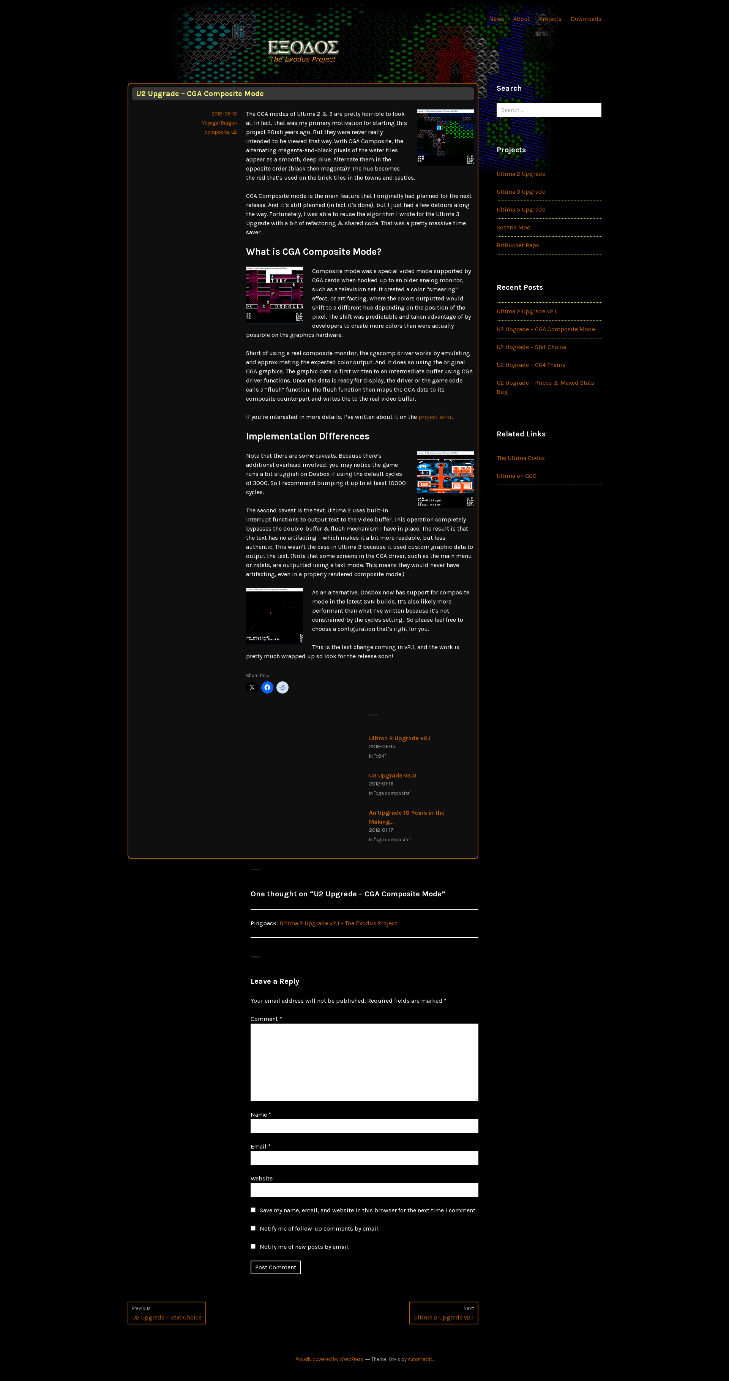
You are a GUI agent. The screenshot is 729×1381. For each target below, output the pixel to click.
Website (262, 1178)
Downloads (586, 18)
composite (217, 132)
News (496, 18)
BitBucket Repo (518, 245)
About (521, 18)
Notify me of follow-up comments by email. (319, 1228)
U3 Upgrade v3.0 (393, 775)
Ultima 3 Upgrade (521, 191)
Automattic (420, 1359)
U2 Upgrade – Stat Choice (531, 347)
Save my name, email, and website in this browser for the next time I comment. (368, 1210)
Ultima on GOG (516, 475)
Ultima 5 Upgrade (521, 209)
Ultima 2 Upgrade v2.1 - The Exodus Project (338, 923)
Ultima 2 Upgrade (521, 173)
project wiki (434, 416)
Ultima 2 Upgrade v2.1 (400, 738)
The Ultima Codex (521, 457)
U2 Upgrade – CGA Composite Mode (546, 329)
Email (261, 1146)
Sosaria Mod (514, 227)
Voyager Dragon (219, 123)
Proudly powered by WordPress (329, 1359)
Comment (266, 1018)
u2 (234, 132)
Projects (550, 18)
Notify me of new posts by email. (304, 1246)
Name (261, 1114)
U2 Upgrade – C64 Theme (531, 364)
